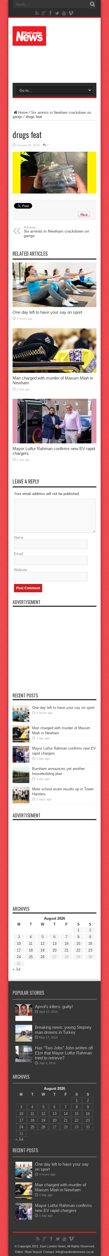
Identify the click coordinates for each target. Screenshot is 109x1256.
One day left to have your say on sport (47, 312)
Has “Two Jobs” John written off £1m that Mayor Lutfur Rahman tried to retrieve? (64, 1052)
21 (66, 950)
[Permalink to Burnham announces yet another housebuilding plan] (21, 774)
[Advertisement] (57, 62)
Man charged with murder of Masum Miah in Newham (60, 1187)
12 (42, 943)
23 (90, 950)
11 (30, 943)
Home (23, 112)
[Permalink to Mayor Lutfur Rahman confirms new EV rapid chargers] (54, 421)
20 (54, 950)
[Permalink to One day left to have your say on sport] (54, 284)
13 (54, 943)
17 (19, 950)
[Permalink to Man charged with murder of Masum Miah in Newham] (54, 350)
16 (90, 943)
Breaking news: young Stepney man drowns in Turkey (63, 1030)
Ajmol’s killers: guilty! (54, 1006)
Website (20, 570)
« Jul (16, 969)
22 (78, 950)
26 (42, 957)
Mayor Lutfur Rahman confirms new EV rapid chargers (63, 1208)
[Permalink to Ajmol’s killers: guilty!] (23, 1012)
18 (31, 950)
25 (31, 957)
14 (66, 943)
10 (19, 943)
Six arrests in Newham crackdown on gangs (56, 232)
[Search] (92, 4)
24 (19, 957)
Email (18, 554)
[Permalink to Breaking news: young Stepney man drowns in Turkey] (23, 1033)
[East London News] (54, 36)
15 (78, 943)
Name (18, 537)
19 (42, 950)
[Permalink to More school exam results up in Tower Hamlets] (21, 795)
